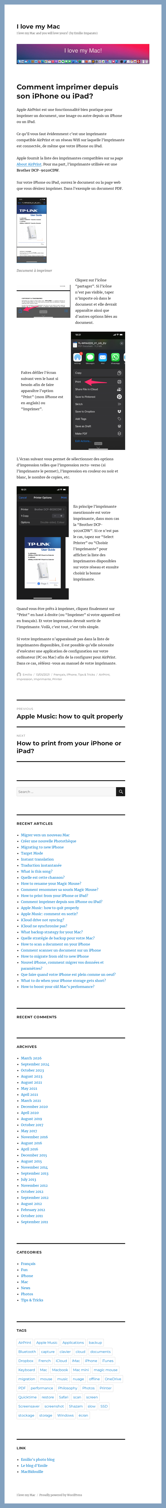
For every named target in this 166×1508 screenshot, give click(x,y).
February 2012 (33, 1210)
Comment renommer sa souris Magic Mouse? (59, 889)
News (25, 1288)
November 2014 (34, 1167)
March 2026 (31, 1058)
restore (48, 1397)
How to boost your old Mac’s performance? (57, 986)
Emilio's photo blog (38, 1459)
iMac (76, 1361)
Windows (65, 1415)
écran (83, 1415)
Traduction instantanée (41, 865)
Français (59, 674)
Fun (24, 1270)
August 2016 (31, 1143)
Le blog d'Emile (34, 1465)
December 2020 (34, 1106)
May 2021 (29, 1088)
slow (92, 1406)
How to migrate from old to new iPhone (55, 956)
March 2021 (31, 1100)
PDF (22, 1388)
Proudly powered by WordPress (60, 1495)
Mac (24, 1282)
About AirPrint (29, 164)
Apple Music (46, 1343)
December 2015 (34, 1155)
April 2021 (29, 1094)
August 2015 (31, 1161)
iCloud (61, 1361)
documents (100, 1352)
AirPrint (104, 674)
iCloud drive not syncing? (42, 920)
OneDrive (113, 1379)
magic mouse (106, 1370)
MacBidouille (32, 1471)
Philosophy (67, 1388)
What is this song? (37, 871)
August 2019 (31, 1119)
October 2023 (32, 1070)
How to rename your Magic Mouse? (51, 883)
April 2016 (29, 1149)
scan (77, 1397)
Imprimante (42, 679)
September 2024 (35, 1064)
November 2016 (34, 1137)
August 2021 (31, 1082)
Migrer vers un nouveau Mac (45, 835)
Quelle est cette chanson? (43, 877)
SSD (104, 1406)
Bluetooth (27, 1352)
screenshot (54, 1406)
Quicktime (27, 1397)
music (62, 1379)
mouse (46, 1379)
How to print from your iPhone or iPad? (54, 895)
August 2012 (31, 1204)
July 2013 (28, 1179)
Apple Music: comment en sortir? (49, 914)
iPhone (72, 674)
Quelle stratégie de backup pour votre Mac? (58, 938)
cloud (80, 1352)
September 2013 (34, 1173)
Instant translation (37, 859)
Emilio (27, 674)
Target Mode (32, 853)
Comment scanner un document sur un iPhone (61, 950)
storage (45, 1415)
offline (94, 1379)
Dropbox (26, 1361)
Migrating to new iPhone (42, 847)
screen (92, 1397)
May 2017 (29, 1131)
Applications (73, 1343)
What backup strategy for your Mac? (52, 932)
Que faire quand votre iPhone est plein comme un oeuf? (68, 974)
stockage (26, 1415)
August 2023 (31, 1076)
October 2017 (32, 1125)
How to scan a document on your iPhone (55, 944)
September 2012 (35, 1197)
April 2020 (30, 1113)
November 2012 (34, 1185)
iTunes (107, 1361)
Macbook (60, 1370)
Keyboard (26, 1370)
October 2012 (32, 1191)
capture (48, 1352)
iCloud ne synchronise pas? (44, 926)
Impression (24, 679)
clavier (65, 1352)
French (44, 1361)
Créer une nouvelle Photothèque (48, 841)
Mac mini (81, 1370)
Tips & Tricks (86, 674)
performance (42, 1388)
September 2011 (34, 1222)
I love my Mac (38, 26)
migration (26, 1379)
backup (95, 1343)
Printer (57, 679)
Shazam (76, 1406)
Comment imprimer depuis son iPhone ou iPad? (61, 902)
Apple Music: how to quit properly (50, 908)
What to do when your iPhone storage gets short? (63, 980)
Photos (27, 1294)
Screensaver (29, 1406)
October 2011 (32, 1216)
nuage (78, 1379)
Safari (63, 1397)
